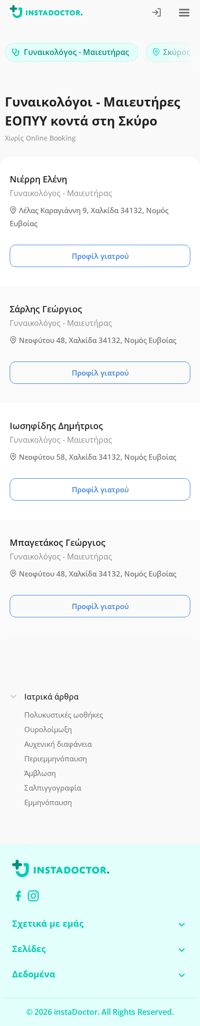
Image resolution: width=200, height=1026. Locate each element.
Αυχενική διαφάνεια (58, 744)
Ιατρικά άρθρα (51, 696)
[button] (175, 55)
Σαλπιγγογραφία (52, 787)
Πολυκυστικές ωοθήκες (63, 715)
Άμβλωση (40, 773)
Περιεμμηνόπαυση (55, 758)
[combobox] (71, 52)
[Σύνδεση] (157, 13)
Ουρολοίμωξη (48, 729)
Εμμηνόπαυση (48, 802)
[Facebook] (18, 896)
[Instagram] (33, 895)
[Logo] (46, 13)
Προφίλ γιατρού (100, 256)
